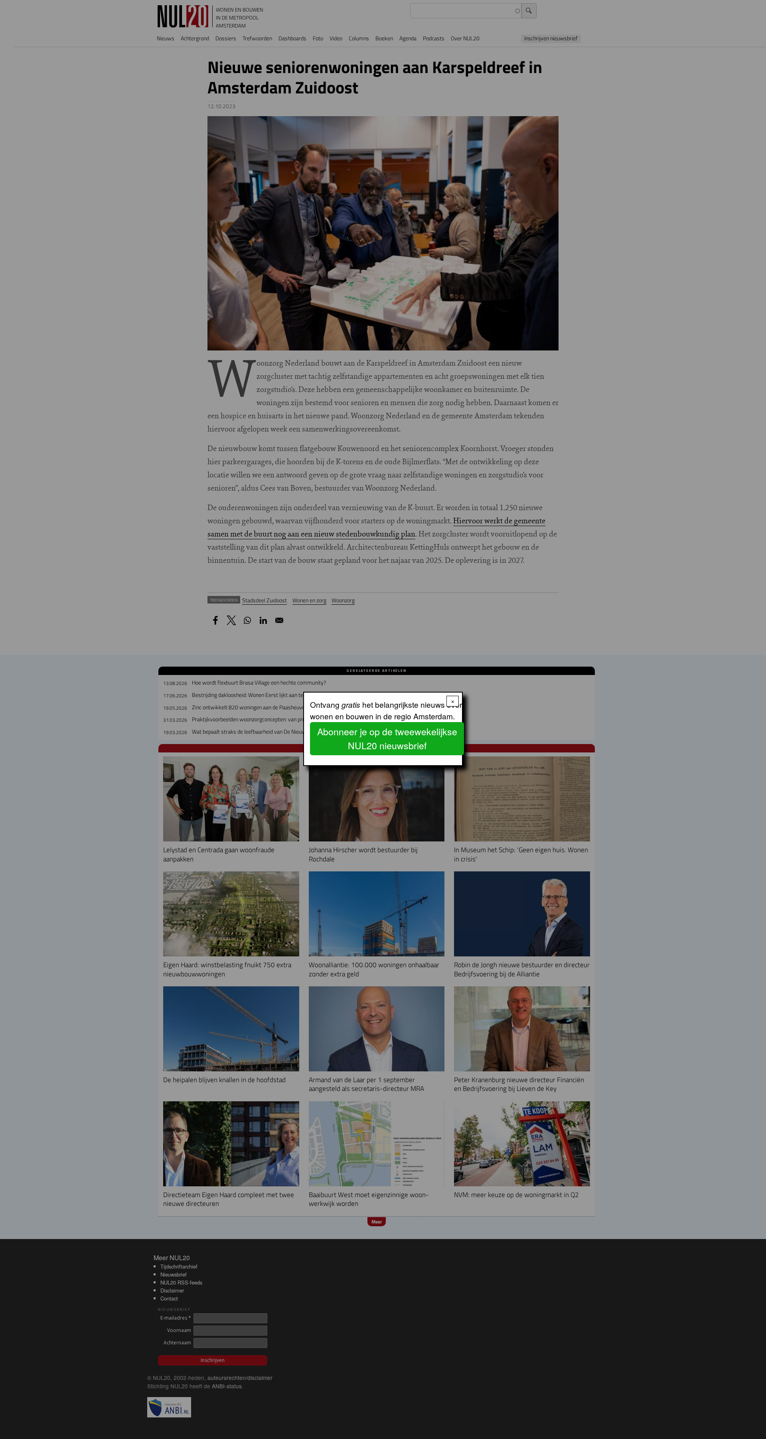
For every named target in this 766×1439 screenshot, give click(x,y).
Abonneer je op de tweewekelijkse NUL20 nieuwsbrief (387, 738)
